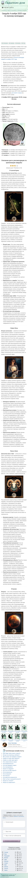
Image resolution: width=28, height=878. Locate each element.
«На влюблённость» (8, 763)
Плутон (6, 868)
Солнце (6, 852)
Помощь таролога (22, 10)
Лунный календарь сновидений (10, 740)
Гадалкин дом (15, 2)
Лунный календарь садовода (17, 740)
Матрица (4, 10)
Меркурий (6, 856)
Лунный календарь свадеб (4, 740)
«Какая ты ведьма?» (8, 768)
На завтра (11, 43)
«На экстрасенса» (7, 772)
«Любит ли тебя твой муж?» (10, 760)
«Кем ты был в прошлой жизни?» (12, 779)
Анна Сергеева (12, 743)
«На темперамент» (8, 767)
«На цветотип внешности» (10, 777)
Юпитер (6, 861)
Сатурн (6, 863)
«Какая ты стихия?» (8, 780)
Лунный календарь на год (24, 740)
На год (23, 43)
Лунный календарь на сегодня (4, 732)
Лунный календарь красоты (24, 732)
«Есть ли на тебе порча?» (9, 770)
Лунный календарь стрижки (10, 732)
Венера (6, 857)
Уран (5, 865)
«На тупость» (6, 775)
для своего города (17, 93)
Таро (8, 10)
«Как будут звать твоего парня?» (11, 753)
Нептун (6, 866)
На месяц (17, 43)
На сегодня (5, 43)
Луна (5, 854)
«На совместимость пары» (10, 762)
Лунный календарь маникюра (17, 732)
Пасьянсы (13, 10)
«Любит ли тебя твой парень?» (11, 758)
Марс (5, 859)
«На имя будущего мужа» (9, 765)
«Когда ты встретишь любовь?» (11, 755)
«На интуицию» (7, 774)
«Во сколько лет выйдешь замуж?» (12, 756)
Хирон (5, 870)
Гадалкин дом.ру (8, 875)
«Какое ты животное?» (9, 782)
